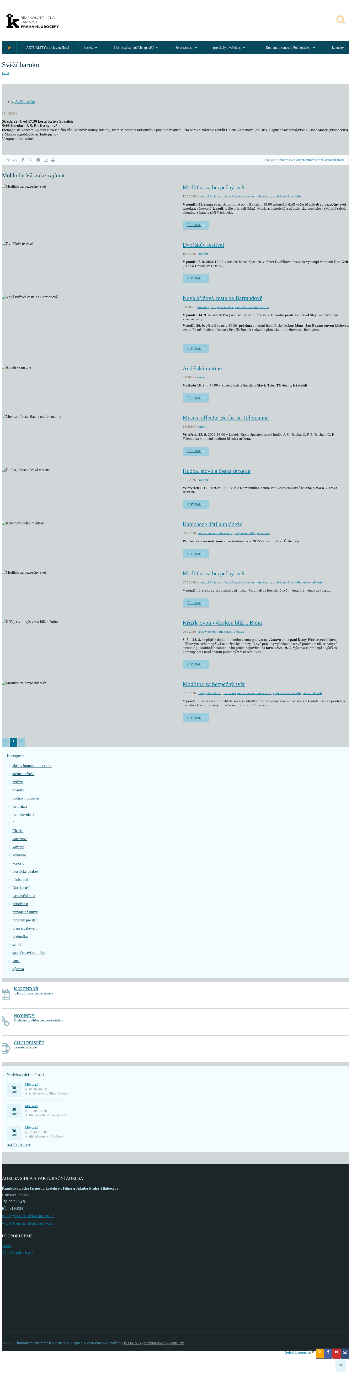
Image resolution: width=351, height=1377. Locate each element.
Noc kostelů (21, 888)
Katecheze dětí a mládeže (212, 524)
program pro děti (244, 533)
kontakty (338, 47)
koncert (283, 160)
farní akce (203, 307)
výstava (239, 631)
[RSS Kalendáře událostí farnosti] (320, 1354)
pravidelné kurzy (25, 912)
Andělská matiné (202, 368)
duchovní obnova (25, 798)
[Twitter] (30, 160)
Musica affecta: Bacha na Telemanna (226, 417)
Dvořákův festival (203, 245)
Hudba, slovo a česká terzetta (216, 471)
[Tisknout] (52, 160)
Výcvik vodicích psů (17, 1253)
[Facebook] (22, 160)
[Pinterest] (38, 160)
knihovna (19, 855)
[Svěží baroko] (23, 102)
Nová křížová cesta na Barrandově (222, 298)
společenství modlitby (287, 196)
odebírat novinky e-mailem (164, 1343)
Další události (19, 1145)
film (15, 823)
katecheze (263, 533)
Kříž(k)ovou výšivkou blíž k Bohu (222, 623)
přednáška (229, 196)
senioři (17, 944)
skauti (6, 1246)
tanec (16, 961)
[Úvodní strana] (9, 47)
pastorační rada (23, 896)
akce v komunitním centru (306, 160)
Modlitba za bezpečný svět (214, 187)
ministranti (20, 879)
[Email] (45, 160)
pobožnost (20, 904)
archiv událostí (334, 160)
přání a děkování (24, 928)
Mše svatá (31, 1084)
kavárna (18, 847)
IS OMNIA (132, 1343)
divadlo (18, 790)
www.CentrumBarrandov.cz (27, 1223)
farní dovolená (23, 814)
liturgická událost (209, 196)
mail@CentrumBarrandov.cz (28, 1215)
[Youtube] (336, 1354)
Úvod (5, 73)
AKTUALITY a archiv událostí (47, 47)
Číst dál (194, 225)
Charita (17, 831)
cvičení (17, 782)
